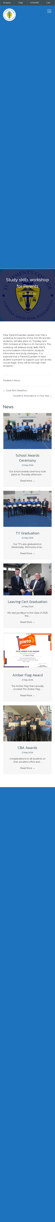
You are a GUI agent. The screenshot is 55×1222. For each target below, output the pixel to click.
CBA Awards (27, 747)
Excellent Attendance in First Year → (32, 395)
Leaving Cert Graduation (27, 601)
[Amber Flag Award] (27, 650)
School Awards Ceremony (27, 458)
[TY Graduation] (27, 508)
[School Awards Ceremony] (27, 430)
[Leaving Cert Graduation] (27, 579)
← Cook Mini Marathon (15, 390)
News (17, 380)
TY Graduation (27, 533)
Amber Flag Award (27, 675)
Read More (27, 480)
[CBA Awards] (27, 723)
